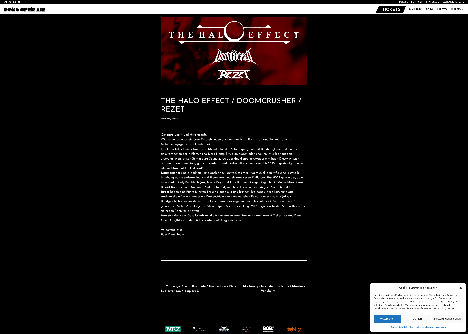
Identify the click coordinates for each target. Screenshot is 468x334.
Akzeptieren (387, 318)
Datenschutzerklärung (421, 327)
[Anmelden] (463, 2)
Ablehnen (416, 318)
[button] (461, 288)
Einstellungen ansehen (447, 318)
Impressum (440, 327)
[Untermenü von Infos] (463, 9)
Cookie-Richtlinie (399, 327)
